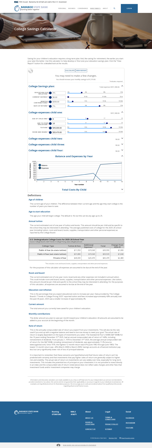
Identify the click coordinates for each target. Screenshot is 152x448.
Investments (96, 8)
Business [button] (72, 8)
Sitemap (108, 429)
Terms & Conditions (110, 418)
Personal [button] (62, 8)
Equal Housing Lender (127, 438)
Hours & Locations (90, 423)
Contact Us (90, 429)
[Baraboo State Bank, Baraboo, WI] (31, 8)
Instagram (131, 423)
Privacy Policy (111, 424)
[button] (76, 86)
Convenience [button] (83, 8)
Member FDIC (113, 438)
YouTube (130, 428)
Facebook (130, 418)
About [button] (105, 8)
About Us (89, 418)
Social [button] (128, 411)
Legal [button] (107, 411)
